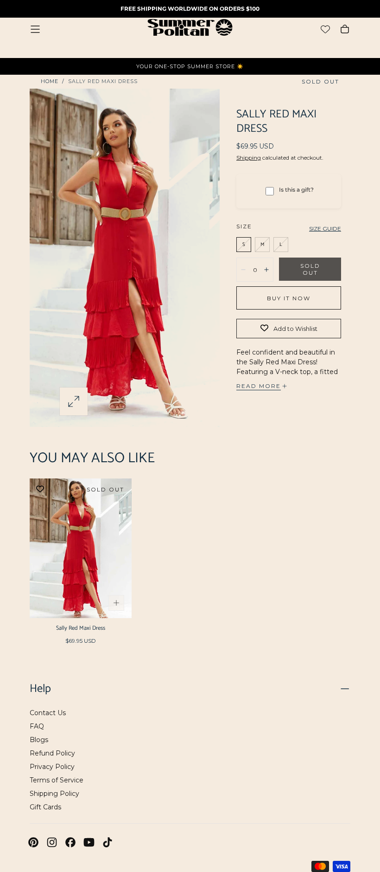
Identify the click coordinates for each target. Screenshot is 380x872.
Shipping (248, 157)
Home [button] (49, 81)
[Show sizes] (116, 603)
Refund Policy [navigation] (52, 753)
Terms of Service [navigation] (56, 780)
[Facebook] (70, 842)
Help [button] (40, 688)
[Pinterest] (33, 842)
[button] (35, 29)
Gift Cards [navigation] (45, 807)
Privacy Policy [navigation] (52, 766)
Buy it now (288, 298)
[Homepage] (190, 29)
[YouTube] (89, 842)
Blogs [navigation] (39, 740)
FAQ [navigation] (37, 726)
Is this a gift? (296, 189)
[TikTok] (107, 842)
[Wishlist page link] (325, 29)
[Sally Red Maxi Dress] (81, 548)
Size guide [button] (325, 228)
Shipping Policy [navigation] (54, 793)
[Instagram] (52, 842)
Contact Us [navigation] (48, 713)
